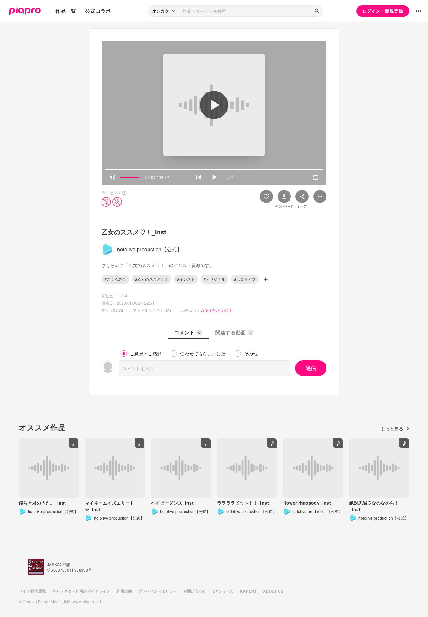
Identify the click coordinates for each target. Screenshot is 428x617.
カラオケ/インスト (216, 310)
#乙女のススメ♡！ (151, 279)
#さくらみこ (115, 279)
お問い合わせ (194, 591)
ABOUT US (273, 591)
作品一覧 (65, 10)
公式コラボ (98, 10)
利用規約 (124, 591)
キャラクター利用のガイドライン (81, 591)
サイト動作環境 (32, 591)
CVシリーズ (223, 591)
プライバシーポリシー (157, 591)
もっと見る (392, 428)
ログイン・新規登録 (383, 11)
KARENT (248, 591)
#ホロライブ (245, 279)
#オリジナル (214, 279)
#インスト (186, 279)
